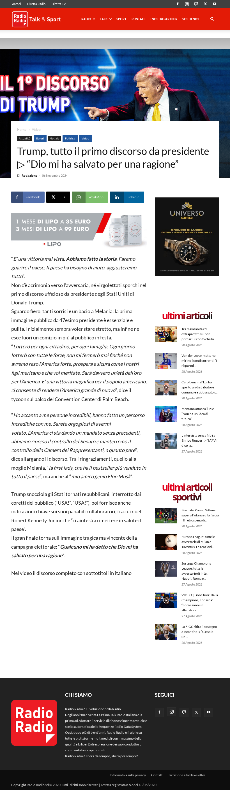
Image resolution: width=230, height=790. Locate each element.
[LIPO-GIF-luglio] (79, 231)
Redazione (30, 175)
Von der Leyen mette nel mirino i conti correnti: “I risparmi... (199, 360)
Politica (70, 138)
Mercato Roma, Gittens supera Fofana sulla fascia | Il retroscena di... (200, 515)
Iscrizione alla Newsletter (187, 775)
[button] (212, 19)
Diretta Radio (36, 4)
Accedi (16, 4)
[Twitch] (196, 4)
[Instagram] (187, 4)
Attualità (25, 138)
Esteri (40, 138)
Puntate (138, 19)
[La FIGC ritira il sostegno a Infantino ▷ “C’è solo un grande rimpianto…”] (166, 632)
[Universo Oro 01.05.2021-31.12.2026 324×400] (187, 274)
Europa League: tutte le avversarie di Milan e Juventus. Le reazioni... (198, 542)
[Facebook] (177, 4)
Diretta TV (59, 4)
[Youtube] (214, 4)
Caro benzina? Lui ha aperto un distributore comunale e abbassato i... (199, 387)
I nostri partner (163, 19)
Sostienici (190, 19)
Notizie (54, 138)
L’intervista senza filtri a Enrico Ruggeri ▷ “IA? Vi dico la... (199, 440)
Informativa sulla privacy (128, 775)
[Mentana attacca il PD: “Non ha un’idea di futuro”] (166, 414)
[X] (205, 4)
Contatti (157, 775)
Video (85, 138)
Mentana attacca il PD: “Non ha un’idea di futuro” (197, 414)
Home (22, 129)
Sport (121, 19)
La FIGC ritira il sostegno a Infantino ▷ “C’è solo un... (199, 631)
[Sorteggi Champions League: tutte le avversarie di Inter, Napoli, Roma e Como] (166, 568)
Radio (86, 19)
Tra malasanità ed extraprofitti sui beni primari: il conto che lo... (199, 334)
